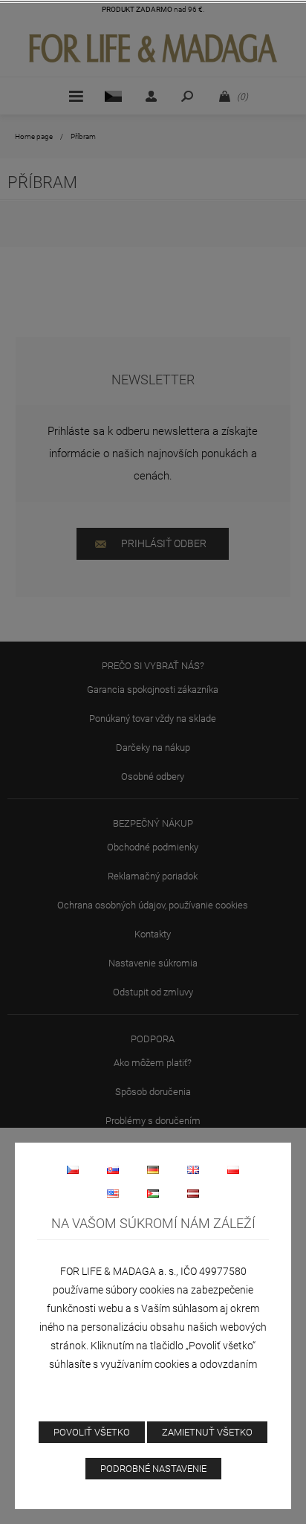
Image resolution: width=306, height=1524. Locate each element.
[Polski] (233, 1169)
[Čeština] (73, 1169)
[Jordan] (153, 1193)
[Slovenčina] (113, 1169)
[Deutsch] (153, 1169)
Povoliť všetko (91, 1432)
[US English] (113, 1193)
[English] (193, 1169)
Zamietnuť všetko (207, 1432)
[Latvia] (193, 1193)
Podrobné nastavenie (153, 1468)
